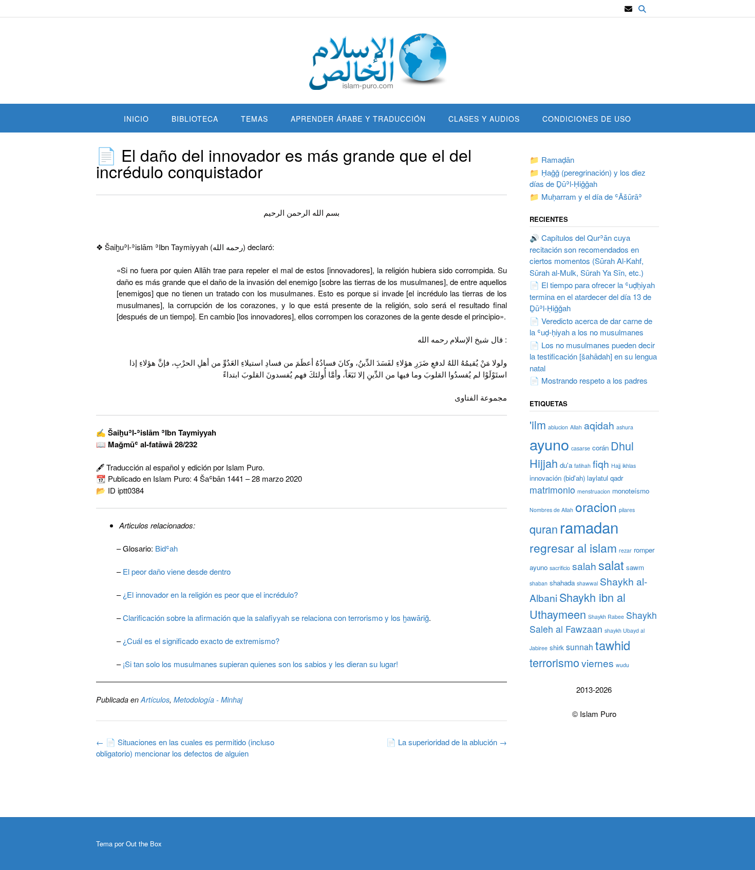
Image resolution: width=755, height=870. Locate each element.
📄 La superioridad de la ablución (446, 741)
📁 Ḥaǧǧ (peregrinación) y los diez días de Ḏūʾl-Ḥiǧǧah (588, 178)
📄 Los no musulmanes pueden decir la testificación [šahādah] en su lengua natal (593, 356)
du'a (566, 465)
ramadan (589, 527)
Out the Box (144, 843)
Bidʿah (166, 548)
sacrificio (560, 568)
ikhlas (629, 465)
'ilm (538, 424)
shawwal (587, 583)
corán (600, 447)
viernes (597, 663)
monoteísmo (630, 491)
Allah (576, 427)
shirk (557, 647)
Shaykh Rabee (606, 616)
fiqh (601, 463)
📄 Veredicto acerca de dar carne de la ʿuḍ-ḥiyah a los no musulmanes (591, 326)
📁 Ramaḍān (552, 159)
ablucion (558, 427)
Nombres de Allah (551, 510)
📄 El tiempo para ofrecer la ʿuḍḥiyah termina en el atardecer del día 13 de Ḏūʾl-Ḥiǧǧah (592, 296)
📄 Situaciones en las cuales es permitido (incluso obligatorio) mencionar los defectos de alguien (185, 747)
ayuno (549, 444)
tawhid (612, 645)
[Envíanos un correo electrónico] (628, 9)
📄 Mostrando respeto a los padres (589, 380)
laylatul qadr (605, 478)
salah (584, 566)
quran (544, 529)
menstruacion (593, 491)
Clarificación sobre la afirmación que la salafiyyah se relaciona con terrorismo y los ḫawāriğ (276, 617)
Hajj (615, 465)
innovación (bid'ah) (557, 478)
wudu (622, 665)
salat (611, 565)
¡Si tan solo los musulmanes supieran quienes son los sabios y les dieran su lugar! (260, 663)
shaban (539, 583)
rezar (625, 550)
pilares (627, 510)
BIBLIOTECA (195, 119)
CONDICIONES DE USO (586, 119)
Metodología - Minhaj (208, 699)
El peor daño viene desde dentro (177, 571)
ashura (624, 427)
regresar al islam (573, 547)
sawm (635, 567)
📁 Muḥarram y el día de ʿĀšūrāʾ (586, 196)
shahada (562, 583)
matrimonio (552, 489)
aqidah (599, 425)
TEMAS (254, 119)
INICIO (136, 119)
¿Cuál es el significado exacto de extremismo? (201, 640)
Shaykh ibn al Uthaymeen (578, 605)
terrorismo (554, 662)
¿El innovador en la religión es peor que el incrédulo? (210, 594)
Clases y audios (484, 119)
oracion (596, 507)
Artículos (155, 699)
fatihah (582, 465)
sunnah (579, 646)
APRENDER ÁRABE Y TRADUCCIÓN (358, 119)
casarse (580, 448)
